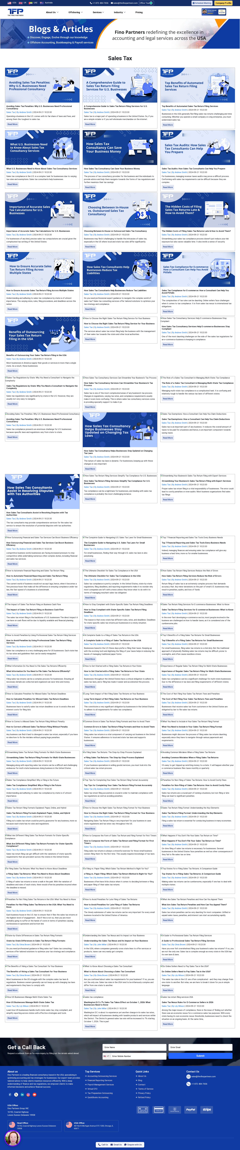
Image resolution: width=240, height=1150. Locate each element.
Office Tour (145, 3)
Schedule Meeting (202, 3)
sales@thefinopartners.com (125, 3)
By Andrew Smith (24, 112)
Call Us (105, 1144)
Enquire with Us (135, 1144)
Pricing (139, 12)
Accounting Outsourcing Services (102, 1076)
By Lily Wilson (178, 975)
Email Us (118, 1144)
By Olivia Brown (23, 944)
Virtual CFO (92, 1089)
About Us (142, 1076)
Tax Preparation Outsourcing (100, 1093)
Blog (140, 1080)
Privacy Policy (144, 1093)
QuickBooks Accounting (98, 1097)
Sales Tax (10, 112)
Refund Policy (144, 1097)
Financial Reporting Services (100, 1080)
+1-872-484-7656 (100, 3)
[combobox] (107, 1056)
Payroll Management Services (101, 1084)
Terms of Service (145, 1089)
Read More (12, 124)
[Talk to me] (12, 1138)
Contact (141, 1084)
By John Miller (100, 944)
